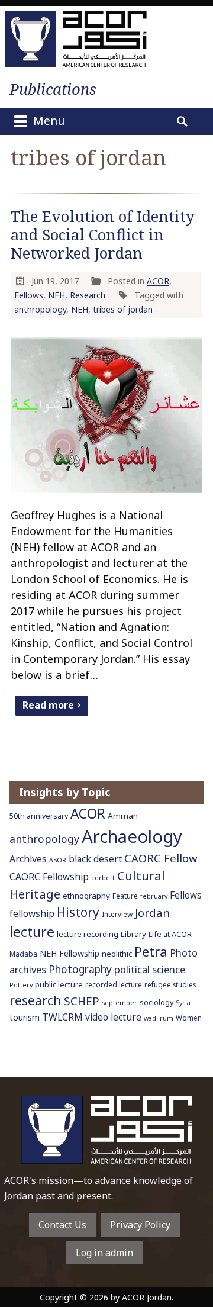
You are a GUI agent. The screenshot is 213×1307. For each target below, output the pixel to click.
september (119, 1003)
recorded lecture (113, 984)
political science (149, 969)
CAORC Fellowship (49, 877)
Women (189, 1017)
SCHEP (81, 1001)
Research (87, 295)
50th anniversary (38, 816)
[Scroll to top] (193, 1270)
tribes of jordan (123, 309)
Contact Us (62, 1224)
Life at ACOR (170, 934)
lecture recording (87, 934)
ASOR (57, 860)
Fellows (28, 295)
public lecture (59, 985)
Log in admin (104, 1252)
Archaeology (132, 836)
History (78, 912)
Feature (125, 895)
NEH (56, 295)
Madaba (23, 953)
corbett (103, 878)
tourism (24, 1017)
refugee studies (170, 984)
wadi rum (158, 1018)
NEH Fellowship (69, 953)
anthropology (40, 309)
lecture (31, 931)
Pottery (21, 985)
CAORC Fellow (161, 858)
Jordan (152, 912)
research (35, 1000)
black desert (95, 858)
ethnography (86, 895)
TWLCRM (62, 1016)
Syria (183, 1003)
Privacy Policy (140, 1224)
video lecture (113, 1017)
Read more (48, 704)
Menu (47, 120)
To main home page (106, 1130)
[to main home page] (75, 39)
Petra (150, 951)
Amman (123, 815)
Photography (80, 969)
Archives (28, 858)
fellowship (31, 913)
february (153, 896)
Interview (117, 914)
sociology (156, 1002)
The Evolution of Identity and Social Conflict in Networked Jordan (103, 234)
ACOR (158, 280)
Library (133, 934)
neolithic (117, 953)
